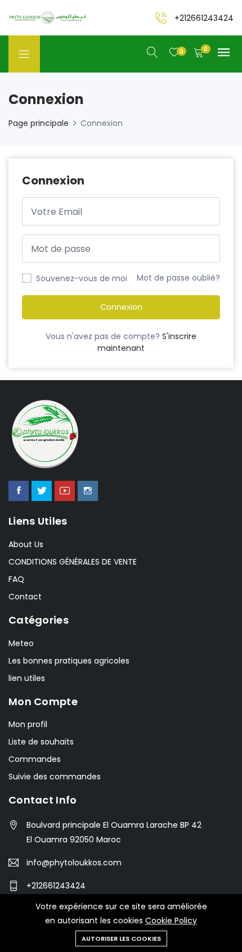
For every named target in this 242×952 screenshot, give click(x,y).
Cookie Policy (171, 920)
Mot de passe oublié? (178, 277)
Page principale (38, 123)
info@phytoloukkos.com (74, 862)
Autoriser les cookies (121, 938)
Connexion (121, 307)
